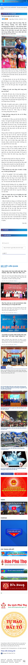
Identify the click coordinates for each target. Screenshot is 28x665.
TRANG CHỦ (3, 659)
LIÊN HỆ (16, 662)
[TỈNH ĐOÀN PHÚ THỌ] (14, 1)
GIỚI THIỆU (9, 659)
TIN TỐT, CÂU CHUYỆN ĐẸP (10, 7)
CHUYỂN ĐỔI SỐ (4, 662)
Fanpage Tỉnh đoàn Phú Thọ (8, 653)
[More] (6, 19)
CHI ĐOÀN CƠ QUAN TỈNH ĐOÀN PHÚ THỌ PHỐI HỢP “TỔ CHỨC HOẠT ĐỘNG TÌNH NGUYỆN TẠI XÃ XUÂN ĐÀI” (14, 335)
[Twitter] (3, 19)
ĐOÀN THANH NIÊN (17, 659)
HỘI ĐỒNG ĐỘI (9, 661)
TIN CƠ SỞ (11, 662)
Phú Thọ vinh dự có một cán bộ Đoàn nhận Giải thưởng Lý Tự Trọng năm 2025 (14, 303)
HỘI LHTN (3, 661)
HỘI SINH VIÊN (17, 661)
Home (2, 7)
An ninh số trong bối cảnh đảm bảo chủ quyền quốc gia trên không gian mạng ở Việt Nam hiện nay (13, 469)
